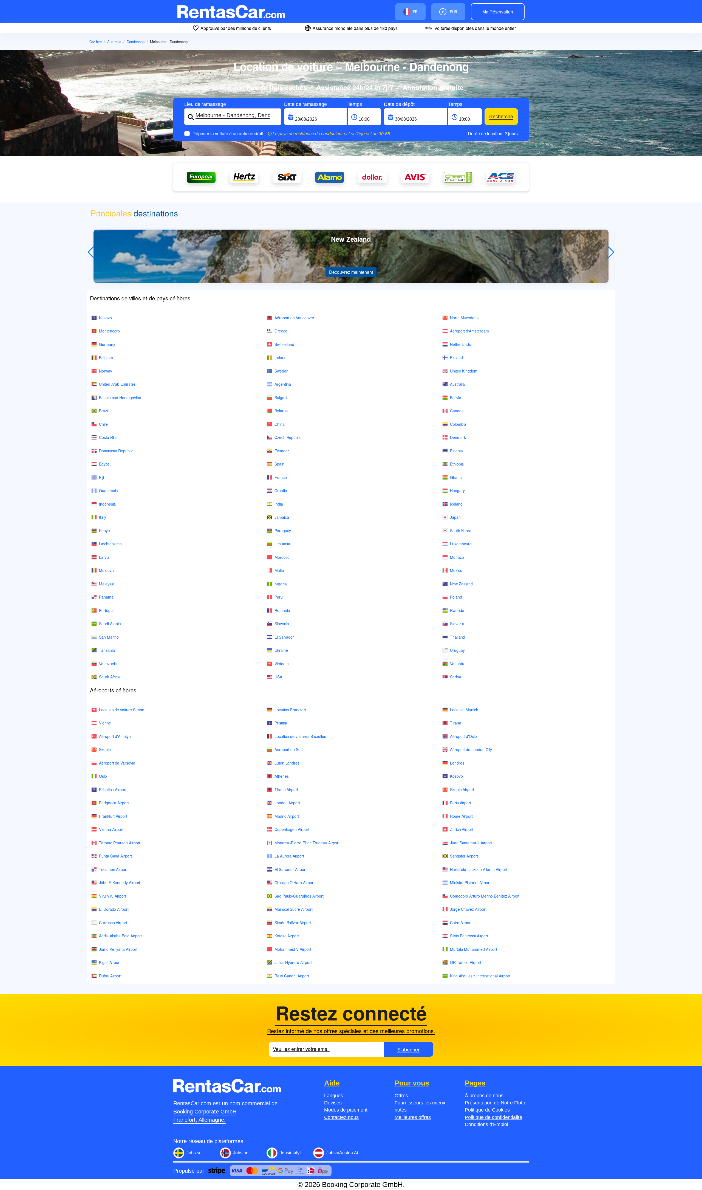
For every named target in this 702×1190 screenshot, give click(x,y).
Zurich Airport (461, 829)
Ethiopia (457, 464)
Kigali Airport (110, 962)
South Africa (109, 676)
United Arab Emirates (117, 384)
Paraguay (282, 530)
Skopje (105, 749)
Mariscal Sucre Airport (293, 909)
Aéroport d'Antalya (115, 736)
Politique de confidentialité (493, 1117)
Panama (106, 597)
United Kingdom (463, 371)
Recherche (501, 116)
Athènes (281, 776)
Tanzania (107, 650)
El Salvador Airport (290, 869)
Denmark (458, 437)
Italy (102, 517)
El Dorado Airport (114, 909)
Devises (333, 1103)
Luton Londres (286, 763)
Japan (455, 517)
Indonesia (107, 504)
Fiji (101, 477)
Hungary (457, 490)
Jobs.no (240, 1152)
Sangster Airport (464, 856)
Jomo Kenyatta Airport (118, 949)
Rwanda (457, 610)
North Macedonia (465, 317)
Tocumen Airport (113, 869)
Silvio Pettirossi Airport (469, 935)
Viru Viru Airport (112, 896)
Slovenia (281, 623)
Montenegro (109, 331)
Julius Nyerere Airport (293, 962)
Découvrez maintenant (351, 272)
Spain (279, 464)
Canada (457, 410)
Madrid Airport (286, 816)
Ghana (456, 477)
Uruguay (457, 650)
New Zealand (461, 583)
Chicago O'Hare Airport (294, 882)
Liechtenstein (110, 543)
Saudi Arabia (110, 623)
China (279, 424)
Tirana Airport (286, 789)
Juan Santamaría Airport (471, 842)
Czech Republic (287, 437)
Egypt (104, 464)
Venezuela (108, 663)
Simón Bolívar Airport (292, 922)
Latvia (104, 557)
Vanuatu (457, 663)
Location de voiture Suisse (121, 709)
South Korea (460, 530)
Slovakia (457, 623)
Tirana (455, 723)
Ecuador (281, 450)
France (280, 477)
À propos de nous (484, 1095)
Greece (280, 331)
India (278, 504)
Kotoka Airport (286, 935)
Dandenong (136, 41)
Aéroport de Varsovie (117, 763)
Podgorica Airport (114, 802)
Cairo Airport (461, 922)
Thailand (457, 637)
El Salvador (284, 637)
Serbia (455, 676)
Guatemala (108, 490)
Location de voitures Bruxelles (300, 736)
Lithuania (282, 543)
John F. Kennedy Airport (119, 882)
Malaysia (106, 583)
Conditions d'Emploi (486, 1124)
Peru (278, 597)
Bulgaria (281, 397)
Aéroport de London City (471, 749)
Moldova (106, 570)
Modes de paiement (345, 1110)
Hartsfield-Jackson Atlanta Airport (478, 869)
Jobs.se (194, 1152)
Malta (279, 570)
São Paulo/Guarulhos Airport (299, 896)
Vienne (105, 723)
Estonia (456, 450)
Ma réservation (497, 12)
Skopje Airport (462, 789)
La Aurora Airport (289, 856)
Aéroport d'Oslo (463, 736)
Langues (333, 1095)
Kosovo (105, 317)
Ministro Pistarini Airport (470, 882)
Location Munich (464, 709)
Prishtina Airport (112, 789)
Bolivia (455, 397)
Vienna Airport (111, 829)
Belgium (106, 357)
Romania (282, 610)
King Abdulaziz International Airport (480, 975)
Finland (456, 357)
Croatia (280, 490)
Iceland (456, 504)
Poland (456, 597)
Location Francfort (290, 709)
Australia (114, 41)
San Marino (109, 637)
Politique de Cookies (487, 1110)
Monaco (457, 557)
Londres (457, 763)
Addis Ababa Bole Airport (120, 935)
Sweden (281, 371)
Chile (103, 424)
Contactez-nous (341, 1117)
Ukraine (281, 650)
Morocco (282, 557)
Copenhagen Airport (291, 829)
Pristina (280, 723)
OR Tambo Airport (465, 962)
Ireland (280, 357)
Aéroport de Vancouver (294, 317)
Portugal (106, 610)
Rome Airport (461, 816)
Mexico (456, 570)
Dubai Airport (110, 975)
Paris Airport (460, 802)
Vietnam (281, 663)
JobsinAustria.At (342, 1152)
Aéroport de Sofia (289, 749)
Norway (105, 371)
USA (278, 676)
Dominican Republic (116, 450)
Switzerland (284, 344)
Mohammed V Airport (292, 949)
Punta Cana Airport (115, 856)
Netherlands (460, 344)
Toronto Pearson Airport (119, 842)
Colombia (458, 424)
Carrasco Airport (113, 922)
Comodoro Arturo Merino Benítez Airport (484, 896)
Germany (107, 344)
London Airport (287, 802)
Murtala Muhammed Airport (473, 949)
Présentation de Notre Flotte (495, 1103)
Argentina (282, 384)
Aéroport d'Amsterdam (469, 331)
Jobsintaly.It (291, 1152)
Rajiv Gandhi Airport (291, 975)
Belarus (281, 410)
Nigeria (280, 583)
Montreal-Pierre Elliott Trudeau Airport (306, 842)
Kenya (104, 530)
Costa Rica (108, 437)
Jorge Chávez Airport (468, 909)
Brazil (104, 410)
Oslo (103, 776)
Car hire (95, 41)
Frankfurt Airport (113, 816)
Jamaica (281, 517)
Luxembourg (461, 543)
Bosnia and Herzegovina (120, 397)
